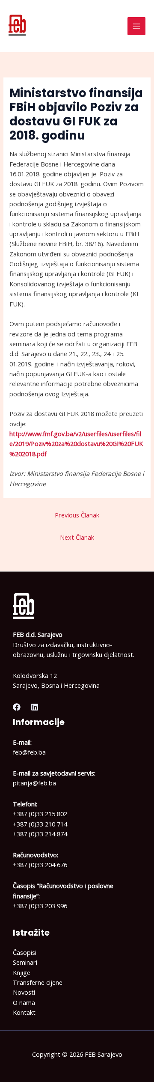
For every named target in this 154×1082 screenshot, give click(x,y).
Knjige (21, 972)
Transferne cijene (37, 982)
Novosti (24, 992)
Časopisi (24, 952)
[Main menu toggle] (136, 26)
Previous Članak (77, 515)
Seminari (25, 962)
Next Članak (77, 537)
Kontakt (24, 1012)
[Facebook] (17, 707)
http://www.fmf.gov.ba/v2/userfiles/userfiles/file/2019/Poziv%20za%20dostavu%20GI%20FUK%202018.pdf (76, 443)
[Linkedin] (34, 707)
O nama (24, 1002)
